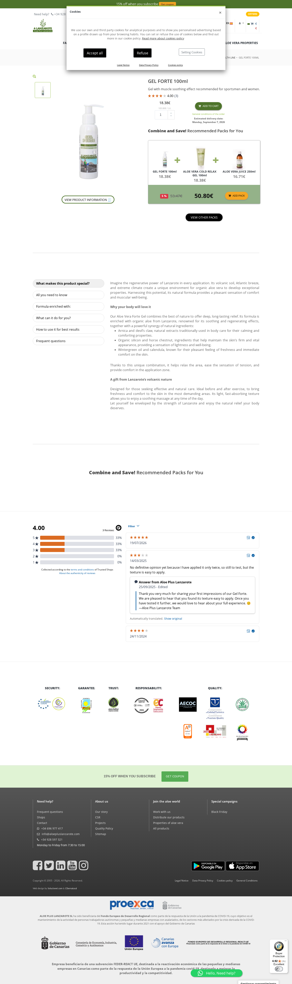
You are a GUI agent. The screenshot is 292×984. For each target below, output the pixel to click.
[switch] (279, 969)
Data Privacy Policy (149, 64)
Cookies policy (175, 64)
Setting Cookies (191, 52)
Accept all (95, 53)
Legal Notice (123, 64)
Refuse (142, 53)
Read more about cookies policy (163, 38)
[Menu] (285, 941)
